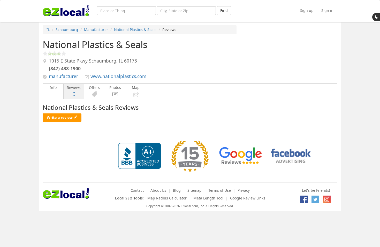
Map (136, 87)
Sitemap (194, 190)
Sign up (307, 10)
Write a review (60, 117)
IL (48, 29)
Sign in (327, 10)
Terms (219, 190)
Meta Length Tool (208, 198)
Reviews (74, 91)
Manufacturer (96, 29)
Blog (177, 190)
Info (53, 87)
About (158, 190)
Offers (94, 87)
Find (224, 10)
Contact (137, 190)
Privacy (244, 190)
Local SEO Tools (129, 198)
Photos (115, 87)
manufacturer (63, 76)
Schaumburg (67, 29)
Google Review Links (247, 198)
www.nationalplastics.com (118, 76)
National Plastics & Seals (135, 29)
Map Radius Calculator (167, 198)
